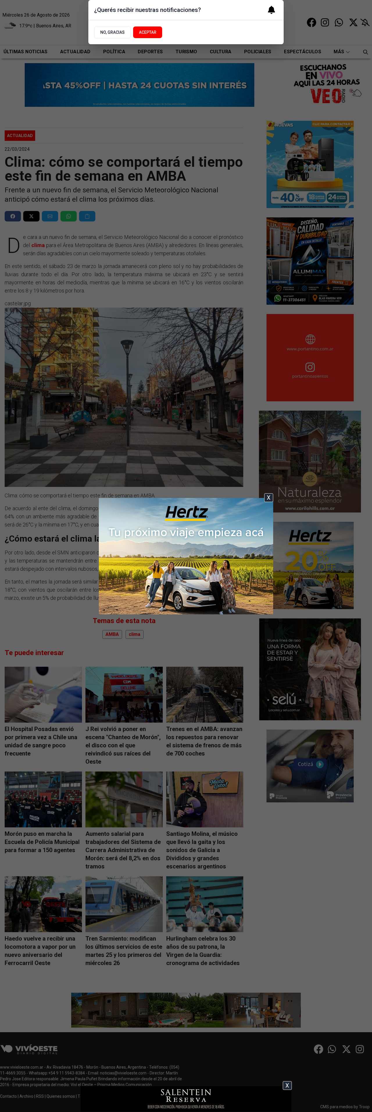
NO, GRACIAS (112, 32)
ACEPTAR (147, 32)
